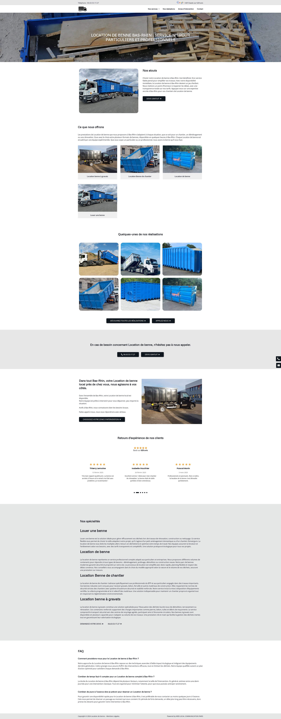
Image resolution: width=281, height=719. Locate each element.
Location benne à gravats (97, 176)
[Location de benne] (182, 159)
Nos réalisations (169, 9)
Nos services (153, 9)
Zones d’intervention (186, 9)
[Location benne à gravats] (97, 159)
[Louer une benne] (97, 198)
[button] (134, 492)
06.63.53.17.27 (93, 3)
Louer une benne (97, 215)
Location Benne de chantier (139, 176)
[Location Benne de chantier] (140, 159)
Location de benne (182, 176)
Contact (200, 9)
